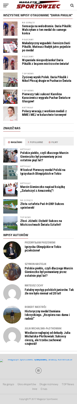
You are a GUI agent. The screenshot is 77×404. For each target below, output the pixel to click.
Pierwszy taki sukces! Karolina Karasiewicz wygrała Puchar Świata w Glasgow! (46, 97)
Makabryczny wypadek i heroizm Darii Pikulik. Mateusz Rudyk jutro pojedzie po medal (46, 46)
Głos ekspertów (27, 384)
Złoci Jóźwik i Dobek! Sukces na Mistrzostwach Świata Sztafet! (41, 222)
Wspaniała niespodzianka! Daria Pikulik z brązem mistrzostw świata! (45, 62)
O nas (44, 389)
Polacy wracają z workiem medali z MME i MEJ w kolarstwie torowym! (44, 113)
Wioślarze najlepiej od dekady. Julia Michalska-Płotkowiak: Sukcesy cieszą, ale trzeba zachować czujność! (47, 338)
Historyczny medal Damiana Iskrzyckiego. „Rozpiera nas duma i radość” (47, 314)
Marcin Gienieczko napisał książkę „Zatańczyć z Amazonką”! (42, 188)
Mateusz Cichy (34, 285)
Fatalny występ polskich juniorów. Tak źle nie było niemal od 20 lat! (49, 291)
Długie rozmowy (49, 384)
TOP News (28, 73)
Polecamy (28, 39)
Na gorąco (28, 22)
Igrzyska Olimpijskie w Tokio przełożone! (43, 248)
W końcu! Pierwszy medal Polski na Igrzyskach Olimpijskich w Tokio (42, 171)
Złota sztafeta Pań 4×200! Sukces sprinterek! (42, 205)
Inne (34, 389)
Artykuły (27, 107)
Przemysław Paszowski (40, 242)
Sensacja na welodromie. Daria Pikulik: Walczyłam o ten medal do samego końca (46, 29)
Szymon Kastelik (35, 264)
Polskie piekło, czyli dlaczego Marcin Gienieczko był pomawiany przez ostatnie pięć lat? (44, 156)
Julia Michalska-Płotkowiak (43, 328)
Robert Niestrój (35, 307)
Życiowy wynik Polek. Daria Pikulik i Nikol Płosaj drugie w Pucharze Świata (46, 79)
